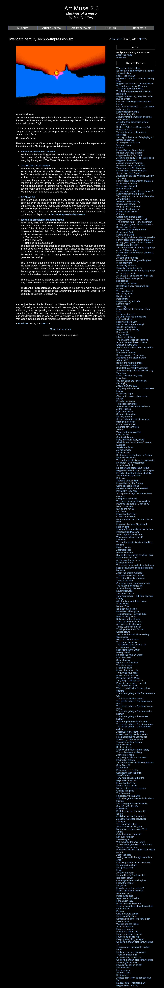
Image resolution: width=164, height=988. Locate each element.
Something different (126, 265)
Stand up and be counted (128, 621)
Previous (117, 39)
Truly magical (122, 334)
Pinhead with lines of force (129, 153)
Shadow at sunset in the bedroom (133, 406)
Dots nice (121, 478)
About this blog (123, 855)
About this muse (124, 55)
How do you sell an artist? (129, 965)
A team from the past (126, 386)
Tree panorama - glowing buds (131, 614)
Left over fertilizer (125, 837)
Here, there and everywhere (130, 439)
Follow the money (125, 883)
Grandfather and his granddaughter (133, 260)
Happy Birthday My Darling (129, 483)
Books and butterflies (126, 183)
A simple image (123, 450)
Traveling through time (127, 480)
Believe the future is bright (129, 363)
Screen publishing (125, 140)
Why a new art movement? (129, 537)
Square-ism (122, 767)
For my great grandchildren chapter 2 (134, 242)
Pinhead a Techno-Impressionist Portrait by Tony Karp (132, 489)
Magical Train (123, 606)
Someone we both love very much (133, 919)
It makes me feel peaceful (129, 934)
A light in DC (122, 360)
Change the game (125, 790)
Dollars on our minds (126, 211)
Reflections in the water (128, 650)
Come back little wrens (127, 486)
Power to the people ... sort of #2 (132, 504)
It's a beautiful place (126, 916)
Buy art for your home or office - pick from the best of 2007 (134, 556)
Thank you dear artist (126, 954)
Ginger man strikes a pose (129, 217)
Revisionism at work (126, 204)
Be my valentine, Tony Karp (130, 355)
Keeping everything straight (129, 939)
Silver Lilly (121, 306)
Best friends (122, 975)
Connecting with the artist (128, 773)
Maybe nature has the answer (131, 788)
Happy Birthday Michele (128, 301)
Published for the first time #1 (130, 816)
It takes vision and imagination (131, 952)
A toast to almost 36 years (129, 826)
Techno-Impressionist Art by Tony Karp (135, 270)
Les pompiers (123, 970)
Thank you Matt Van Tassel (129, 629)
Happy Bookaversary (126, 160)
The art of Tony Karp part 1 (129, 88)
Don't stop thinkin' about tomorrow (133, 862)
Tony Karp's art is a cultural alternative (135, 196)
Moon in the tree (124, 506)
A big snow (121, 255)
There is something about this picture (134, 906)
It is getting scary (124, 867)
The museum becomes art (129, 586)
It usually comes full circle (129, 268)
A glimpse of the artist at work (131, 357)
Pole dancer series (125, 401)
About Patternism (125, 926)
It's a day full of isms (126, 609)
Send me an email (60, 329)
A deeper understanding (128, 201)
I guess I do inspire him (127, 937)
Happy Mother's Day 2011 (129, 155)
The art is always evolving (129, 752)
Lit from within (123, 304)
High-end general (124, 929)
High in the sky (123, 547)
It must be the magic (126, 785)
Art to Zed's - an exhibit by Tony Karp (134, 275)
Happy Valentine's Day (127, 985)
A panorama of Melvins (127, 898)
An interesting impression (128, 957)
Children (120, 214)
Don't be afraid (123, 657)
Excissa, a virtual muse (127, 639)
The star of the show (126, 642)
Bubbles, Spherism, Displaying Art (133, 127)
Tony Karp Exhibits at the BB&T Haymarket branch (131, 758)
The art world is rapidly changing (132, 340)
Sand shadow (123, 660)
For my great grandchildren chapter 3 (134, 240)
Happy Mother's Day (126, 322)
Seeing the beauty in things (129, 890)
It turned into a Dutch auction (130, 875)
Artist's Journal (51, 27)
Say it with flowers (125, 437)
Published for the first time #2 (130, 811)
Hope (119, 870)
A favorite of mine (125, 755)
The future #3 (123, 793)
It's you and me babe (126, 865)
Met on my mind (124, 293)
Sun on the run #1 (125, 509)
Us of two (121, 511)
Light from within (124, 411)
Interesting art (123, 839)
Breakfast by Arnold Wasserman (132, 368)
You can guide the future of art (131, 381)
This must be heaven (126, 283)
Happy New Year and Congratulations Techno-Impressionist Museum (134, 84)
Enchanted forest (124, 562)
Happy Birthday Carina (127, 112)
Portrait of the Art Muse (128, 678)
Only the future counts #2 (129, 834)
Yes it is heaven (124, 665)
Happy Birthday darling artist (130, 193)
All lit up (120, 429)
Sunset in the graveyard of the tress (134, 844)
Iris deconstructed (125, 314)
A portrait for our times (127, 427)
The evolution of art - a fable (130, 575)
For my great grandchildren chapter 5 (134, 191)
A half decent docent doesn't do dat (133, 442)
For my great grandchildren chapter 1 (134, 252)
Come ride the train (125, 424)
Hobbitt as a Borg (125, 234)
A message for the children (129, 534)
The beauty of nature (126, 824)
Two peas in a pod (125, 593)
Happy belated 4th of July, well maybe (135, 470)
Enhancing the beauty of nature (131, 721)
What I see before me (127, 931)
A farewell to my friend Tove (130, 732)
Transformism (123, 775)
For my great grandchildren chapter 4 (134, 224)
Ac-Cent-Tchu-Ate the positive (131, 316)
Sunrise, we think (124, 465)
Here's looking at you (126, 616)
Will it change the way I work (130, 842)
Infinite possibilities (125, 337)
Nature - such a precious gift (130, 324)
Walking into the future (127, 924)
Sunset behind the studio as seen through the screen (132, 420)
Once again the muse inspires (131, 880)
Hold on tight (122, 527)
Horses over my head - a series (132, 734)
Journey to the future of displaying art (134, 137)
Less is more (122, 921)
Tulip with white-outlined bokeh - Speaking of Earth (132, 230)
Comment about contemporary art (133, 583)
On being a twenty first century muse (134, 960)
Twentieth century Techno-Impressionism (129, 743)
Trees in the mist (124, 580)
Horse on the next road (127, 675)
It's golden (121, 885)
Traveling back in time (127, 847)
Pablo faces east (124, 896)
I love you (121, 539)
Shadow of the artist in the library (132, 749)
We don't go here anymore (129, 739)
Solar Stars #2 (123, 765)
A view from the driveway (128, 624)
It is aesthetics (123, 967)
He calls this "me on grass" (129, 655)
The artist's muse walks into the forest (135, 565)
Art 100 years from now (128, 142)
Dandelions (121, 808)
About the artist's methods (129, 573)
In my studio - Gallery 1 (128, 365)
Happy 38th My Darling (127, 329)
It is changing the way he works (131, 803)
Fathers (120, 147)
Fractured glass (124, 668)
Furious (120, 911)
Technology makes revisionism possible (135, 237)
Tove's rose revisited (126, 404)
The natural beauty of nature (130, 578)
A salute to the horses (127, 258)
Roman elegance (124, 188)
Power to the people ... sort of (131, 683)
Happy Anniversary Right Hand (131, 524)
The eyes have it (124, 291)
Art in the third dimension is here (132, 122)
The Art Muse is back (126, 685)
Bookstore (139, 27)
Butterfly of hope (124, 393)
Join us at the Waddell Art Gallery (132, 634)
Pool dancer (122, 299)
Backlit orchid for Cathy (127, 245)
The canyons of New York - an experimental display (131, 645)
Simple (119, 831)
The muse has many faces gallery (133, 501)
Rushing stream (124, 747)
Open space (122, 637)
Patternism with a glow (127, 611)
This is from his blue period (129, 698)
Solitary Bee (122, 124)
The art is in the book (126, 186)
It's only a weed (124, 416)
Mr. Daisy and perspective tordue (132, 468)
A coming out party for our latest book (135, 158)
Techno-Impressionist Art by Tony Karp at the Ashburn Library (135, 248)
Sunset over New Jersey (128, 173)
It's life (119, 814)
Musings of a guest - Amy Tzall (131, 829)
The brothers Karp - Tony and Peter (134, 222)
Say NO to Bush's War (127, 806)
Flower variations (124, 552)
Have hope (121, 378)
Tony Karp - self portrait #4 (129, 680)
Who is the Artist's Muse (128, 68)
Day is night (122, 332)
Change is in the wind (127, 345)
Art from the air (81, 27)
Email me (121, 57)
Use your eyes (123, 145)
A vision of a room (125, 872)
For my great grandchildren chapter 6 (134, 181)
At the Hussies (123, 409)
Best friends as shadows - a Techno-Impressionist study (134, 456)
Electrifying (121, 383)
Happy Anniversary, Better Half (131, 219)
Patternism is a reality (127, 770)
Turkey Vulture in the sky (128, 627)
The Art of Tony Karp (126, 114)
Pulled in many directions (128, 903)
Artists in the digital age (127, 209)
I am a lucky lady (124, 901)
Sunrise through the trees (129, 588)
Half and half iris (124, 319)
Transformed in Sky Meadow (130, 168)
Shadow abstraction (126, 414)
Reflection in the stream (128, 619)
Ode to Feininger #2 (126, 327)
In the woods (122, 603)
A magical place (124, 893)
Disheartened (123, 908)
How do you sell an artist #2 (130, 888)
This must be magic (126, 273)
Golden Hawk (123, 632)
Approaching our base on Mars (131, 342)
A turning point (123, 972)
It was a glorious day (126, 962)
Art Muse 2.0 (81, 8)
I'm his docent (123, 452)
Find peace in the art (126, 498)
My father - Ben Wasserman (130, 463)
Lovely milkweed (124, 591)
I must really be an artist (128, 796)
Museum (22, 27)
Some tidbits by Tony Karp (129, 375)
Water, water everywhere (128, 432)
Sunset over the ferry (126, 227)
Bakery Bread (123, 652)
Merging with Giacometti (128, 206)
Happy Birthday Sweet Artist (130, 150)
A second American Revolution (131, 819)
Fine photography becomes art (131, 737)
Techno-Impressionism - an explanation (135, 460)
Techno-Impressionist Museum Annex (135, 762)
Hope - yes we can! (126, 76)
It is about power (124, 878)
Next (142, 39)
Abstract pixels (123, 550)
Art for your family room (128, 560)
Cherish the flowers (125, 516)
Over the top (122, 434)
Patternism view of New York (130, 165)
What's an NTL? (124, 129)
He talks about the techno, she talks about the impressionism (134, 474)
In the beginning (124, 263)
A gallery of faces (124, 447)
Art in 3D (110, 27)
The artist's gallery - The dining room (134, 724)
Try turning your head (127, 673)
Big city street (123, 296)
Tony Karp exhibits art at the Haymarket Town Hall (130, 779)
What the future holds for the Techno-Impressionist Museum (135, 530)
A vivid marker (123, 199)
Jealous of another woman (129, 163)
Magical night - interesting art (130, 983)
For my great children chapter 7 (132, 170)
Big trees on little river (127, 662)
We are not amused (126, 352)
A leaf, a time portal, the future (131, 601)
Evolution (120, 445)
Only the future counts (127, 913)
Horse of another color (127, 670)
